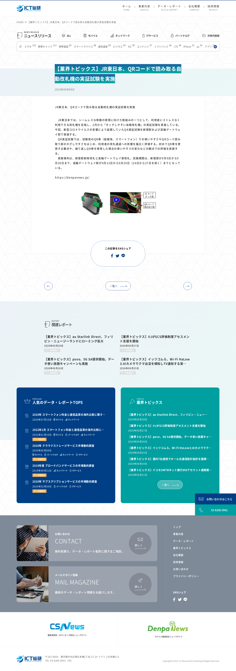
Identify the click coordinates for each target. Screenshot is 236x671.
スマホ (29, 46)
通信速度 (104, 46)
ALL (69, 35)
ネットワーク (122, 35)
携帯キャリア (47, 46)
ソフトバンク (162, 46)
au (199, 46)
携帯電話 (65, 46)
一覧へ (113, 286)
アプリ (209, 46)
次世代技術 (213, 35)
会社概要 (194, 8)
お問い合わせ (181, 569)
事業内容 (144, 8)
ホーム (126, 8)
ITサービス (152, 35)
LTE (177, 46)
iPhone (188, 46)
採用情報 (213, 8)
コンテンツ (144, 46)
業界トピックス (182, 548)
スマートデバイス (84, 46)
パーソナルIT (182, 35)
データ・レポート (169, 8)
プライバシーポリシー (186, 576)
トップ (177, 527)
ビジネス (119, 46)
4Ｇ (131, 46)
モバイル (93, 35)
